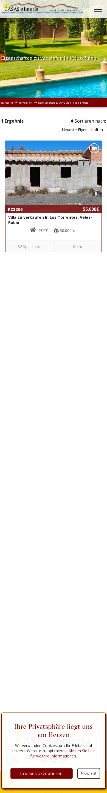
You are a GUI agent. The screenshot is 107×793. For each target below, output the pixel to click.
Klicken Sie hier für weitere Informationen (62, 753)
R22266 (15, 209)
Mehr (77, 246)
